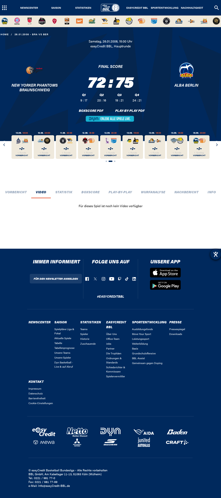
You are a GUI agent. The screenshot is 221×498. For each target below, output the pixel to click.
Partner (110, 348)
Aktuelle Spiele (62, 338)
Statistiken (83, 7)
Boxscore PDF (91, 110)
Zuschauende (88, 343)
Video (41, 192)
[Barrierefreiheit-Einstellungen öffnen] (215, 254)
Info (212, 192)
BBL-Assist (138, 358)
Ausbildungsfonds (142, 329)
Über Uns (111, 334)
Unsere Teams (62, 353)
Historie (84, 339)
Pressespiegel (177, 329)
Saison (56, 7)
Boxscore (90, 192)
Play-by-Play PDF (130, 110)
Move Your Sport (141, 334)
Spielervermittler (115, 376)
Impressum (34, 388)
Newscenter (29, 7)
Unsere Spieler (62, 357)
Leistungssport (140, 339)
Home (4, 34)
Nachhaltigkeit (192, 7)
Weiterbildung (140, 343)
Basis (135, 348)
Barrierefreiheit (36, 398)
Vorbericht (16, 192)
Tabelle (58, 343)
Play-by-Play (120, 192)
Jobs (108, 343)
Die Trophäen (113, 353)
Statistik (63, 192)
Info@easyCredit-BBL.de (54, 486)
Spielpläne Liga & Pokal (64, 331)
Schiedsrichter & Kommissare (115, 369)
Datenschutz (35, 393)
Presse (175, 322)
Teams (84, 329)
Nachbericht (186, 192)
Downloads (175, 334)
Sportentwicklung (164, 7)
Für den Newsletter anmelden (56, 279)
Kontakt (36, 381)
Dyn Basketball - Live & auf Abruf (63, 364)
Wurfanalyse (153, 192)
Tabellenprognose (64, 348)
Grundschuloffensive (144, 353)
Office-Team (113, 339)
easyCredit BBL (137, 7)
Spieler (84, 334)
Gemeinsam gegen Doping (147, 363)
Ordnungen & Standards (114, 360)
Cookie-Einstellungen (40, 403)
